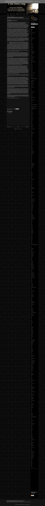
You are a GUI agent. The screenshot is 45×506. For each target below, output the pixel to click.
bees (31, 63)
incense (32, 221)
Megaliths (32, 263)
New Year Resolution (33, 287)
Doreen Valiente (32, 132)
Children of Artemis (33, 97)
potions (32, 328)
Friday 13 (32, 181)
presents (32, 333)
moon (31, 271)
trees (31, 421)
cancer (31, 82)
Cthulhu (32, 115)
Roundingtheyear (33, 358)
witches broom (32, 455)
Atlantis (32, 60)
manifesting (32, 254)
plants (31, 317)
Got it (39, 1)
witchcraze (32, 454)
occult (31, 293)
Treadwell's (32, 420)
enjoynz (24, 504)
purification (32, 342)
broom (31, 76)
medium (32, 262)
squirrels (32, 390)
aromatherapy (32, 53)
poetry (31, 320)
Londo (31, 242)
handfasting (32, 202)
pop (31, 325)
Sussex (32, 405)
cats (31, 89)
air (31, 36)
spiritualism (32, 388)
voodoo (32, 429)
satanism (32, 366)
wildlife (31, 444)
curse (31, 116)
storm (31, 396)
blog (31, 69)
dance (31, 118)
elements (32, 148)
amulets (32, 44)
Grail (31, 197)
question (32, 344)
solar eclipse (32, 383)
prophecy (32, 335)
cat (31, 88)
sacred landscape (33, 360)
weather (32, 437)
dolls (31, 131)
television (32, 413)
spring (31, 389)
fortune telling (32, 179)
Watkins (32, 436)
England (32, 150)
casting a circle (32, 87)
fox (31, 180)
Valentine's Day (32, 423)
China (31, 98)
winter (31, 446)
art (31, 54)
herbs (31, 211)
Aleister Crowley (33, 38)
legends (32, 237)
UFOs (31, 422)
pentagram (32, 309)
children (32, 96)
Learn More (36, 1)
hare (31, 203)
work (31, 462)
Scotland (32, 368)
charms (32, 95)
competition (32, 107)
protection (32, 336)
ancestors (32, 45)
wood (31, 461)
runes (31, 359)
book (31, 71)
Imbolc (31, 220)
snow (31, 382)
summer (32, 399)
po (31, 319)
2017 (31, 31)
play (31, 318)
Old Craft (32, 294)
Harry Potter (32, 204)
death (31, 123)
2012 (31, 30)
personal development (33, 312)
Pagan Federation (33, 302)
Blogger (29, 504)
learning (32, 236)
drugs (31, 139)
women (32, 460)
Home (18, 126)
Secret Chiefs (32, 374)
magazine (32, 249)
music (31, 279)
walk (31, 431)
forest (31, 178)
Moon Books (32, 272)
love (31, 246)
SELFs (31, 375)
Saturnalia (32, 367)
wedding (32, 438)
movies (32, 278)
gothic (31, 196)
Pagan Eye (32, 301)
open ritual (32, 296)
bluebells (32, 70)
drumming (32, 141)
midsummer (32, 265)
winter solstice (32, 447)
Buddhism (32, 77)
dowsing (32, 133)
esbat (31, 156)
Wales (31, 430)
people (31, 310)
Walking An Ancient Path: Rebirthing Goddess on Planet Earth (21, 43)
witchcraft (32, 453)
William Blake (32, 445)
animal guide (32, 47)
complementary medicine (34, 108)
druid (31, 140)
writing (31, 463)
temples (32, 414)
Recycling (32, 349)
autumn (32, 62)
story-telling (32, 397)
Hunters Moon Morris (33, 218)
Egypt (31, 147)
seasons (32, 373)
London (32, 243)
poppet (31, 326)
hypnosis (32, 219)
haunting (32, 205)
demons (32, 124)
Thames (32, 415)
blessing (32, 68)
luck (31, 247)
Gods (31, 194)
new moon (32, 285)
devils (31, 126)
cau (31, 90)
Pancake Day (32, 304)
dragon (32, 134)
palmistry (32, 303)
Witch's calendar (33, 452)
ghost (31, 189)
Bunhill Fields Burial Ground (34, 78)
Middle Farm (32, 264)
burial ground (32, 80)
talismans (32, 407)
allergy (31, 39)
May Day (32, 256)
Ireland (31, 227)
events (31, 157)
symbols (32, 406)
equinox (32, 155)
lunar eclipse (32, 248)
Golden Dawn (32, 195)
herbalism (32, 210)
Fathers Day (32, 163)
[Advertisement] (18, 120)
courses (32, 110)
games (31, 186)
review (31, 352)
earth (31, 142)
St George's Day (33, 391)
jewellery (32, 229)
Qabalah (32, 343)
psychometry (32, 341)
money (31, 269)
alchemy (32, 37)
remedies (32, 351)
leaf (31, 235)
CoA (31, 103)
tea (31, 412)
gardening (32, 187)
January (32, 228)
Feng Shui (32, 165)
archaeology (32, 52)
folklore (32, 173)
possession (32, 327)
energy (31, 149)
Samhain (32, 365)
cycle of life (32, 117)
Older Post (27, 126)
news (31, 288)
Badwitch (35, 17)
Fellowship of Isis (33, 164)
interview (32, 226)
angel (31, 46)
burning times (32, 81)
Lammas (32, 234)
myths (31, 280)
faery (31, 158)
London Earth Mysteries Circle (34, 244)
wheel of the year (33, 439)
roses (31, 357)
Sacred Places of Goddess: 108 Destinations (13, 38)
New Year (32, 286)
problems (32, 334)
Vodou (31, 428)
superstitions (32, 404)
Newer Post (8, 126)
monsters (32, 270)
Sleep (31, 381)
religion (32, 350)
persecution (32, 311)
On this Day (32, 295)
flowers (32, 172)
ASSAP (32, 55)
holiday (32, 213)
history (31, 212)
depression (32, 125)
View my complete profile (33, 20)
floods (31, 171)
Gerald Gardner (32, 188)
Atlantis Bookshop (33, 61)
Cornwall (32, 109)
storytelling (32, 398)
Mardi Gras (32, 255)
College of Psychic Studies (34, 104)
